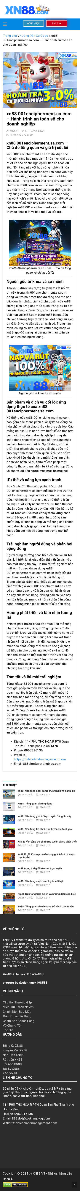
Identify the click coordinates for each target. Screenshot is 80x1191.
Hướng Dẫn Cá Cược (34, 36)
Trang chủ (10, 36)
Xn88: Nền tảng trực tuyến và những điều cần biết (47, 894)
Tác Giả (8, 1030)
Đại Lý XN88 (11, 1069)
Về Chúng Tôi (12, 1025)
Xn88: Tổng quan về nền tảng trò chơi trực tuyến (46, 906)
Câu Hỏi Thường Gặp (17, 1002)
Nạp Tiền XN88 (13, 1055)
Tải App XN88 (12, 1064)
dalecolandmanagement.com (36, 1123)
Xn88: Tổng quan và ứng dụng (35, 803)
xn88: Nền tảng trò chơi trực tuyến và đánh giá (45, 829)
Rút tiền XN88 (12, 1059)
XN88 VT (39, 1173)
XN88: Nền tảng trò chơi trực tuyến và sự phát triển (47, 841)
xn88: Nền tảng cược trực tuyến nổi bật (40, 881)
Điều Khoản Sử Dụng (17, 1016)
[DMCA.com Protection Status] (15, 1184)
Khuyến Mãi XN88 (15, 1050)
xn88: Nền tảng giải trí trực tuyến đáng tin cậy (44, 816)
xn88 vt (14, 131)
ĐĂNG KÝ (56, 23)
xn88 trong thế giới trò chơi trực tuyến (40, 868)
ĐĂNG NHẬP (33, 23)
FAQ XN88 (10, 1073)
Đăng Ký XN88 (13, 1045)
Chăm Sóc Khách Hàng (18, 1021)
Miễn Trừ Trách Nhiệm (18, 1007)
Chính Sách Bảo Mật (17, 1011)
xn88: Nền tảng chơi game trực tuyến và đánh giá (46, 791)
